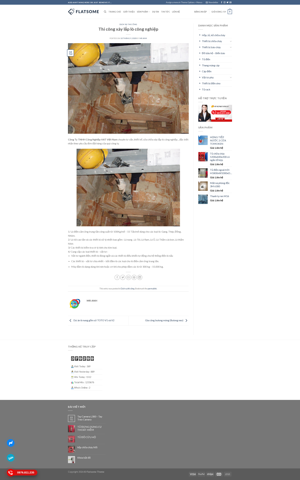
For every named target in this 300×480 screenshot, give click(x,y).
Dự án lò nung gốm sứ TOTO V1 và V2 (93, 320)
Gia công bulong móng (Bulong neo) (164, 320)
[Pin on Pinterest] (134, 277)
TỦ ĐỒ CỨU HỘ (86, 437)
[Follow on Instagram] (224, 2)
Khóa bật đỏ (84, 457)
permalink (152, 288)
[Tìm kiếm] (105, 12)
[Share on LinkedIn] (139, 277)
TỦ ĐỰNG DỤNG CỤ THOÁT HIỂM (89, 428)
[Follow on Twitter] (227, 2)
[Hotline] (10, 472)
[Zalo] (10, 457)
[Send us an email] (230, 2)
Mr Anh (143, 38)
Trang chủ (114, 11)
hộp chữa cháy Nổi (87, 447)
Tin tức (165, 11)
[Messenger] (10, 443)
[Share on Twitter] (122, 277)
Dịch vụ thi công (128, 24)
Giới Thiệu (129, 11)
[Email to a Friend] (128, 277)
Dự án (155, 11)
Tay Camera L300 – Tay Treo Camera (89, 418)
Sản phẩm (142, 11)
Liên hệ (176, 11)
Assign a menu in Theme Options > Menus (184, 2)
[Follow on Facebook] (221, 2)
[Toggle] (231, 41)
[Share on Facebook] (117, 277)
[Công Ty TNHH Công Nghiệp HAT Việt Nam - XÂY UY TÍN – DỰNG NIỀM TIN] (83, 11)
